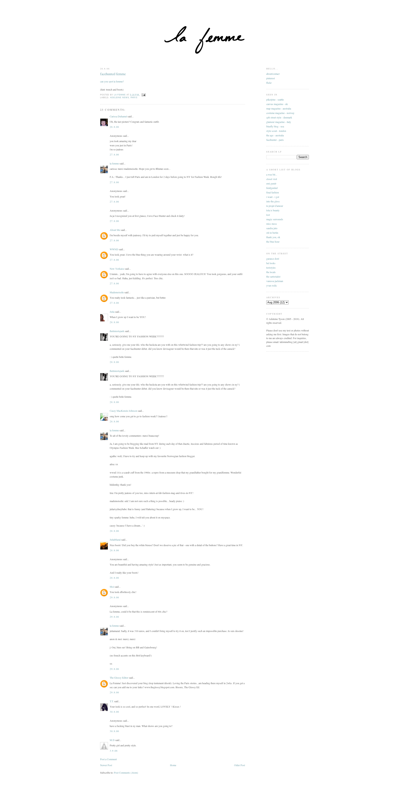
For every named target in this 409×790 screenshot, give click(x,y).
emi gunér (271, 183)
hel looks (270, 263)
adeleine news (119, 97)
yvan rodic (271, 285)
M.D (112, 740)
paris (134, 97)
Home (173, 765)
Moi (112, 586)
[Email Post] (143, 95)
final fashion (272, 192)
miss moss (271, 223)
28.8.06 (114, 322)
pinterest (270, 78)
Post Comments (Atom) (126, 772)
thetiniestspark (117, 331)
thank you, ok (273, 237)
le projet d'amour (274, 205)
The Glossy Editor (119, 677)
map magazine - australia (278, 108)
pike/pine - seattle (275, 99)
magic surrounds (274, 219)
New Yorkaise (117, 268)
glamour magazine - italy (278, 122)
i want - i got (272, 197)
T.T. (112, 701)
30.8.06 (114, 711)
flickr (269, 82)
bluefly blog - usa (275, 126)
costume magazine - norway (280, 113)
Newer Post (106, 765)
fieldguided (272, 188)
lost (268, 214)
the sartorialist (273, 276)
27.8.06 (114, 154)
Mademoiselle (117, 292)
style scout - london (276, 130)
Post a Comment (108, 759)
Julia (112, 311)
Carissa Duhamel (118, 116)
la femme (114, 163)
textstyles (271, 267)
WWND (114, 249)
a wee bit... (271, 174)
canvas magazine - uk (277, 104)
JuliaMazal (115, 539)
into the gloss (273, 201)
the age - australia (275, 135)
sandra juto (271, 228)
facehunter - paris (275, 139)
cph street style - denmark (279, 117)
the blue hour (272, 241)
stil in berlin (272, 232)
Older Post (239, 765)
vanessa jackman (274, 281)
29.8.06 (114, 597)
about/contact (272, 73)
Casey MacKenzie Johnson (123, 410)
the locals (271, 272)
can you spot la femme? (112, 81)
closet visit (271, 179)
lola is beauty (272, 210)
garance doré (272, 258)
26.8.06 (114, 126)
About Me (115, 230)
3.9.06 (114, 750)
